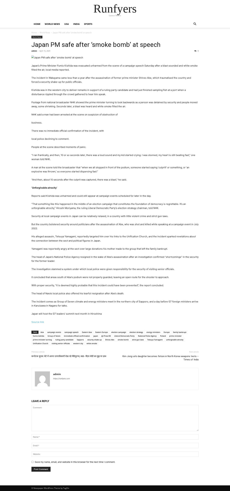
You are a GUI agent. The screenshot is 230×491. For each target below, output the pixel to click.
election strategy (136, 332)
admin (34, 51)
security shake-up (94, 339)
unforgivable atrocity (174, 339)
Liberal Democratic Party (124, 336)
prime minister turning (42, 339)
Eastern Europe (101, 332)
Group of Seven (54, 336)
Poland (163, 336)
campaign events (54, 332)
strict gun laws (138, 339)
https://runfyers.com (61, 379)
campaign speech (71, 332)
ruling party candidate (64, 339)
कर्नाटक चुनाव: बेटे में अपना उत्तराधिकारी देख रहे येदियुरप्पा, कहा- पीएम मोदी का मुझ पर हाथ (68, 356)
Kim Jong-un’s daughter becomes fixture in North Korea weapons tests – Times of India (161, 358)
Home (37, 23)
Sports (88, 23)
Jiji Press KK (106, 336)
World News (52, 23)
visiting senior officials (61, 343)
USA (66, 23)
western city (78, 343)
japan (95, 336)
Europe (167, 332)
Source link (37, 322)
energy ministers (153, 332)
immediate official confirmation (77, 336)
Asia (42, 332)
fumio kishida (38, 336)
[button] (195, 24)
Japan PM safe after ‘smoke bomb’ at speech (96, 44)
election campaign (118, 332)
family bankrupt (179, 332)
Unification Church (40, 343)
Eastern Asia (87, 332)
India (76, 23)
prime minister (175, 336)
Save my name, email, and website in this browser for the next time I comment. (75, 462)
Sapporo (80, 339)
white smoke (92, 343)
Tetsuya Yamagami (155, 339)
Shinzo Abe (109, 339)
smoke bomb (123, 339)
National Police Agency (147, 336)
